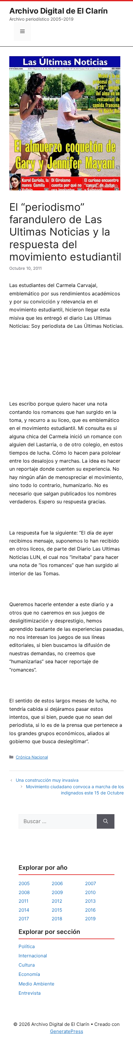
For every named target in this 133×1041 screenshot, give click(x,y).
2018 (57, 919)
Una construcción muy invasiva (47, 780)
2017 (24, 919)
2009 (57, 892)
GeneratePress (66, 1031)
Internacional (33, 956)
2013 (90, 901)
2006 (57, 883)
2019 (90, 919)
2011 (23, 901)
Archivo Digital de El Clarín (58, 10)
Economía (29, 974)
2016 (90, 910)
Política (27, 946)
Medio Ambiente (36, 984)
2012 (57, 901)
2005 (24, 883)
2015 (57, 910)
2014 (24, 910)
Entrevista (30, 993)
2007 (90, 883)
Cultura (27, 965)
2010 (90, 892)
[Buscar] (105, 821)
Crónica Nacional (32, 757)
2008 (24, 892)
